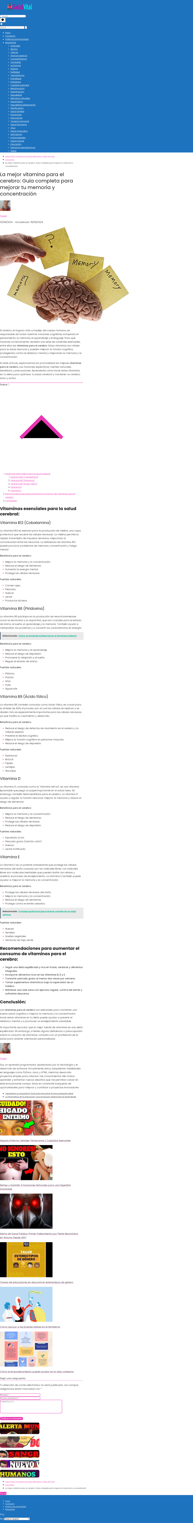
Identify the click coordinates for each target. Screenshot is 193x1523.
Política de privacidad (15, 1506)
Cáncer (14, 52)
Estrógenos (16, 134)
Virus (13, 127)
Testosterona (17, 75)
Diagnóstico (17, 101)
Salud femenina (19, 124)
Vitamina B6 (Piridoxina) (23, 480)
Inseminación (17, 91)
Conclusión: (11, 500)
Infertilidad (16, 78)
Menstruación (18, 88)
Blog (2, 1518)
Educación (16, 144)
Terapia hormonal (20, 121)
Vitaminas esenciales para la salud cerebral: (27, 473)
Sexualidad (16, 95)
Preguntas (10, 1509)
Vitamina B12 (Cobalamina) (24, 477)
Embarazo (16, 81)
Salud (13, 150)
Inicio (8, 32)
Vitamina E (16, 490)
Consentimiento (19, 58)
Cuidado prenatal (20, 85)
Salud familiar (17, 111)
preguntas (10, 42)
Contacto (10, 36)
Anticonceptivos (19, 55)
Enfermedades (18, 137)
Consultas (16, 62)
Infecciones (16, 118)
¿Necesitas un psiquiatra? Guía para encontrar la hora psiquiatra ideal (39, 1093)
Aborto (14, 49)
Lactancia (16, 65)
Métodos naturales (20, 98)
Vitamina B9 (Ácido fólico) (24, 483)
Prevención (16, 114)
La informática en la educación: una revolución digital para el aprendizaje (40, 1096)
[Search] (3, 20)
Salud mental (17, 141)
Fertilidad (15, 72)
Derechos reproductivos (23, 147)
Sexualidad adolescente (23, 104)
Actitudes (15, 45)
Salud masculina (19, 131)
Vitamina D (16, 487)
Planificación (17, 108)
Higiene (14, 68)
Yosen (3, 216)
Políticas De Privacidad (16, 39)
